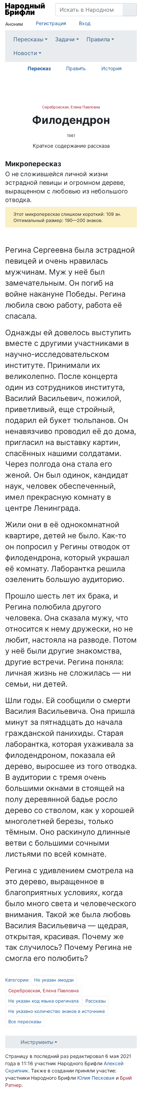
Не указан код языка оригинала (43, 1001)
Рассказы (95, 1001)
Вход (85, 23)
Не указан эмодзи (54, 980)
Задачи (65, 39)
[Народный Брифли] (25, 10)
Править (76, 68)
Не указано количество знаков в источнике (56, 1011)
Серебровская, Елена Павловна (71, 107)
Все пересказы (24, 1021)
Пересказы (28, 39)
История (111, 68)
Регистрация (51, 23)
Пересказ (39, 68)
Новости (25, 53)
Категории (16, 980)
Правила (98, 39)
